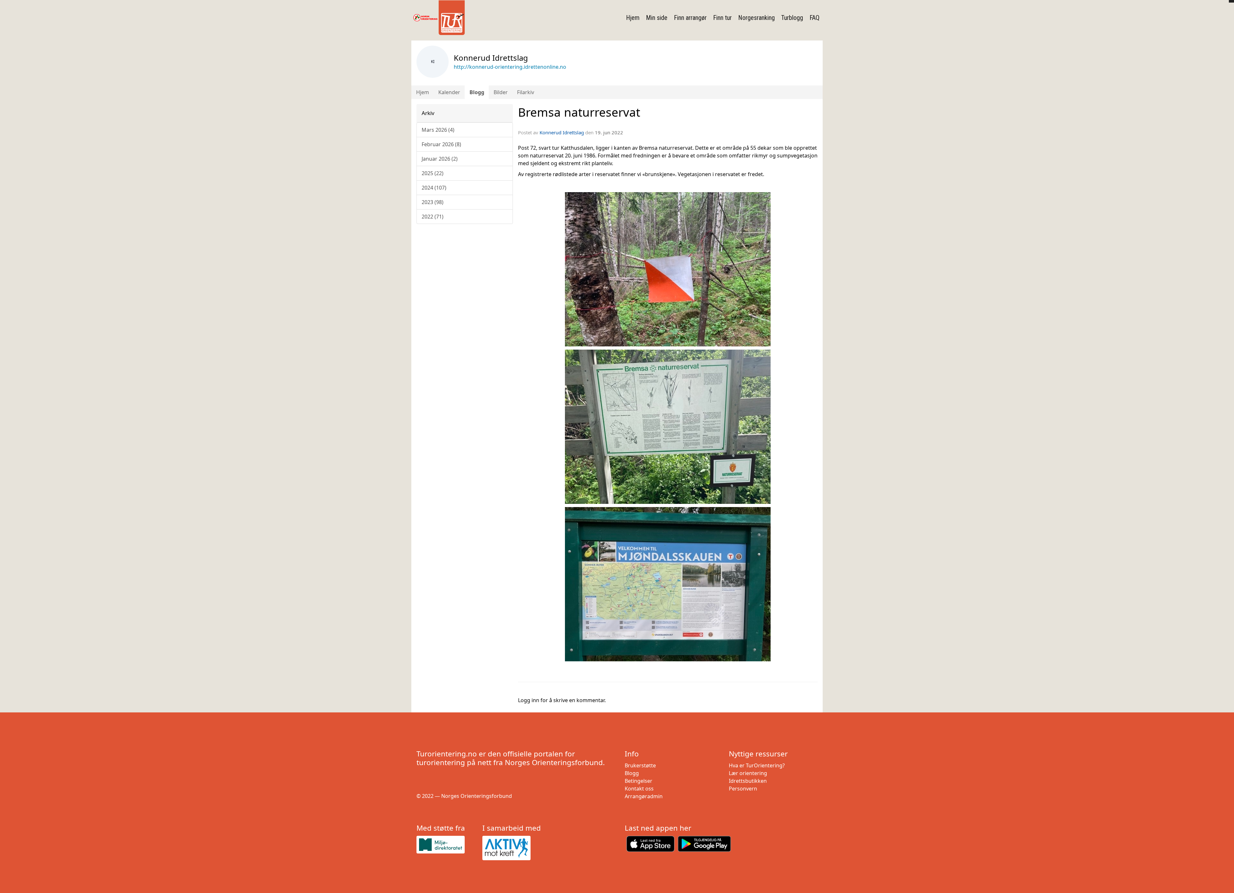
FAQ (814, 18)
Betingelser (638, 780)
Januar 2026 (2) (440, 158)
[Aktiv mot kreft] (512, 848)
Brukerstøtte (640, 765)
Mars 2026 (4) (438, 129)
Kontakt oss (639, 788)
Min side (656, 18)
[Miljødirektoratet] (446, 844)
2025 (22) (432, 173)
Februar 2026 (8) (441, 144)
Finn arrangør (690, 18)
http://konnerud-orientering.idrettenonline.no (510, 66)
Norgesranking (756, 18)
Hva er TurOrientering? (757, 765)
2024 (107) (434, 187)
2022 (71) (432, 216)
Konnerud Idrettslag (562, 132)
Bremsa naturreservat (579, 112)
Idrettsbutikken (748, 780)
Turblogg (792, 18)
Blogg (476, 92)
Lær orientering (748, 773)
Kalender (449, 92)
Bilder (501, 92)
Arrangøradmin (644, 796)
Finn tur (722, 18)
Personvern (743, 788)
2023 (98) (432, 202)
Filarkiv (525, 92)
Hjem (632, 18)
